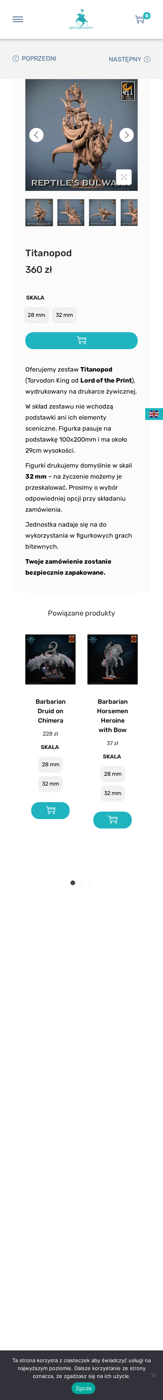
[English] (154, 413)
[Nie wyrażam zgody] (153, 1375)
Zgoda (83, 1388)
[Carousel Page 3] (90, 882)
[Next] (126, 135)
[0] (139, 19)
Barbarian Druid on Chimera (51, 711)
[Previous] (36, 135)
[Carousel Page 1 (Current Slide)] (72, 882)
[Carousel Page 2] (81, 882)
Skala (35, 297)
